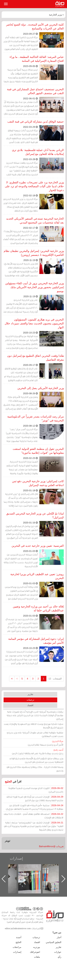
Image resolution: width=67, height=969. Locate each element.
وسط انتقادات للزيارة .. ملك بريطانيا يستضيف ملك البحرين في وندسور (35, 768)
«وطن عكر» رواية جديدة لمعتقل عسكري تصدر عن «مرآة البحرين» (33, 873)
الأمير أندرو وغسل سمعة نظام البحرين (45, 742)
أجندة (18, 937)
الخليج (8, 781)
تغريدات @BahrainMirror (51, 846)
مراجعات (17, 947)
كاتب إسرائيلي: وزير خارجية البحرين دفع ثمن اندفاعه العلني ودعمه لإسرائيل (38, 483)
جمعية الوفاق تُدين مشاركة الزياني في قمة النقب (35, 121)
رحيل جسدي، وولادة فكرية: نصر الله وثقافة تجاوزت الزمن (37, 751)
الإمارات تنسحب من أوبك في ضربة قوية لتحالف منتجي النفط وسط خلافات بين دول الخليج (34, 798)
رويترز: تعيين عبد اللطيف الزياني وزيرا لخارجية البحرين (37, 576)
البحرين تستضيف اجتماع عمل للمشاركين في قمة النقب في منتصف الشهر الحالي (35, 91)
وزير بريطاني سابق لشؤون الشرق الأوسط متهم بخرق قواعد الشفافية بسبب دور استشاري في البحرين (36, 760)
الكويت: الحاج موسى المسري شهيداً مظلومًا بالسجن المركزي (35, 789)
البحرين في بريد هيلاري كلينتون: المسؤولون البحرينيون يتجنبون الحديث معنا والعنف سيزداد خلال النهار (34, 323)
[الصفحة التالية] (17, 678)
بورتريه (36, 947)
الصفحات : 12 (55, 678)
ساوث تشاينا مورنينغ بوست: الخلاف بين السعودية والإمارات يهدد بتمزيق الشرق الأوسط (33, 725)
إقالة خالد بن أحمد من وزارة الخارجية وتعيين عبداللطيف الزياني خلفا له (38, 608)
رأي (59, 957)
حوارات (57, 952)
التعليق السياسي (53, 942)
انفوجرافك (35, 952)
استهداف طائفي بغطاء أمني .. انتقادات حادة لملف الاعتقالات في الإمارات (33, 815)
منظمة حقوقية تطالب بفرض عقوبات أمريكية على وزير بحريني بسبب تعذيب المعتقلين (35, 734)
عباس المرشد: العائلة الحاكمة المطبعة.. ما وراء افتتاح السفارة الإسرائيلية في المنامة (37, 58)
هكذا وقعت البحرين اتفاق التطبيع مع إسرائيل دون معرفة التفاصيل (35, 357)
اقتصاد (30, 705)
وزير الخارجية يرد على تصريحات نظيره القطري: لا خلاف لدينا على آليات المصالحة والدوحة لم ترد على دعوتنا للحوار (34, 186)
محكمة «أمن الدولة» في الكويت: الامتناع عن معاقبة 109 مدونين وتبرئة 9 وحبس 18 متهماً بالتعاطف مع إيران (34, 807)
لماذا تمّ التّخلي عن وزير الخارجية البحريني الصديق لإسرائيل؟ (35, 515)
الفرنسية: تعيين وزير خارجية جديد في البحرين (38, 545)
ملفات (37, 957)
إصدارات (16, 858)
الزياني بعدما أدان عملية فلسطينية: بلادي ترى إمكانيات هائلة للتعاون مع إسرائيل (38, 152)
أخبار (59, 937)
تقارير (30, 694)
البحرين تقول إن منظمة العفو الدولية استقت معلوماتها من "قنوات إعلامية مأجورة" (38, 450)
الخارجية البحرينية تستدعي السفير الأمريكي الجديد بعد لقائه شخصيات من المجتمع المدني (35, 220)
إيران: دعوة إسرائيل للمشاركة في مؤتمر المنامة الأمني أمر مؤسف (36, 640)
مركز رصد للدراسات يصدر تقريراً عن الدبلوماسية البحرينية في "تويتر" (35, 418)
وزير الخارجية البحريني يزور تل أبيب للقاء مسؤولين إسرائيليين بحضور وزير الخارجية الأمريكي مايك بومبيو (34, 287)
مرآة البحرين (60, 4)
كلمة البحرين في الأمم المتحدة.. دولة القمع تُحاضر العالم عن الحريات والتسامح (35, 26)
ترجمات (30, 699)
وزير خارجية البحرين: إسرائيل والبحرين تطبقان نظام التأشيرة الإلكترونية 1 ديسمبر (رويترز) (34, 252)
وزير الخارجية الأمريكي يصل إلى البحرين (40, 388)
